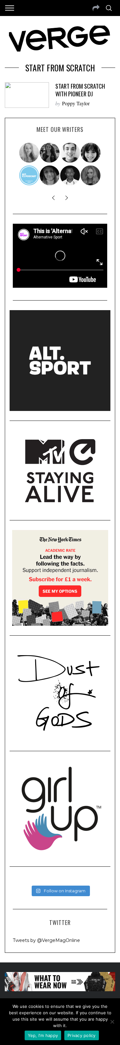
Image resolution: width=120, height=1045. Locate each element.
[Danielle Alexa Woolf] (91, 153)
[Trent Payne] (70, 175)
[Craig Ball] (70, 153)
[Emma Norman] (29, 153)
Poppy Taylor (76, 103)
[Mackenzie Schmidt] (50, 153)
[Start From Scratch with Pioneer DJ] (27, 95)
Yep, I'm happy (43, 1035)
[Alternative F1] (29, 175)
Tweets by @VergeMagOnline (46, 940)
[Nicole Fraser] (91, 175)
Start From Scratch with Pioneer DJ (80, 90)
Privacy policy (82, 1035)
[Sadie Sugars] (50, 175)
